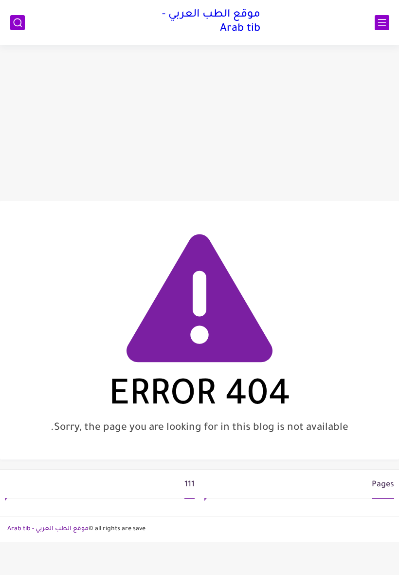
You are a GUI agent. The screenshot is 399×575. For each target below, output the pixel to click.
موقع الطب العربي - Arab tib (211, 22)
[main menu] (382, 22)
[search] (17, 22)
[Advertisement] (199, 123)
